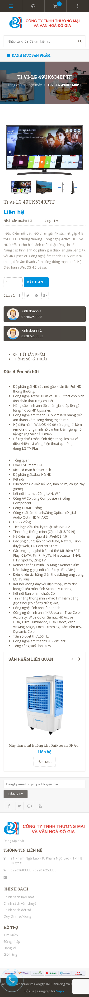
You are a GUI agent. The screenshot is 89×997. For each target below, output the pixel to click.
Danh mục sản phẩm (31, 55)
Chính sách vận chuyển (21, 903)
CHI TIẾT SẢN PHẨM (29, 354)
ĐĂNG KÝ (15, 794)
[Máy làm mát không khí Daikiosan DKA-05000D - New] (44, 705)
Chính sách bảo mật (19, 897)
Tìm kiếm (11, 935)
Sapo (60, 991)
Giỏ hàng (10, 954)
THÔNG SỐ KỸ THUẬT (30, 359)
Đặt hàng (36, 282)
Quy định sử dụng (17, 916)
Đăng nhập (12, 941)
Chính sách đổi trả (17, 910)
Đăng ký (10, 948)
